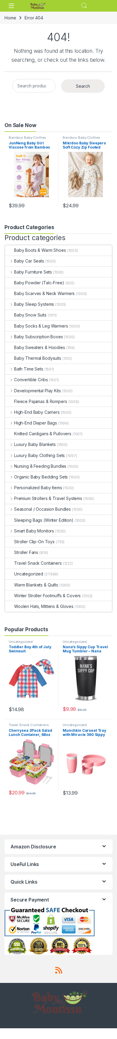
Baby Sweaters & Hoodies (39, 347)
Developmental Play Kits (37, 390)
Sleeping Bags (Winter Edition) (44, 520)
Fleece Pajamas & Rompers (40, 401)
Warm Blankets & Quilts (36, 584)
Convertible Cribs (31, 379)
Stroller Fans (26, 552)
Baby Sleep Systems (34, 304)
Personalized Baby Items (38, 487)
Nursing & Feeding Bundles (40, 466)
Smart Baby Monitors (34, 530)
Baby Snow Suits (30, 314)
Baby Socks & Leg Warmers (41, 325)
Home (10, 17)
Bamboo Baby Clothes (27, 137)
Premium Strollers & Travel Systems (48, 498)
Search (84, 5)
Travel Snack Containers (38, 563)
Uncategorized (28, 573)
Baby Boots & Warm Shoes (40, 250)
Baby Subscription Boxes (38, 336)
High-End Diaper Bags (35, 422)
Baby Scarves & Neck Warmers (44, 293)
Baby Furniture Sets (33, 271)
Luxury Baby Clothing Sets (39, 455)
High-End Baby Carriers (37, 412)
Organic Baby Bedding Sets (41, 476)
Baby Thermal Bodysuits (37, 358)
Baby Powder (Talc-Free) (39, 282)
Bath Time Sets (28, 368)
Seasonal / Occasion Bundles (42, 509)
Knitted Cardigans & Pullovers (42, 433)
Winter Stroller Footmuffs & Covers (47, 595)
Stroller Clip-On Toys (34, 541)
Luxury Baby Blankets (35, 444)
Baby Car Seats (29, 260)
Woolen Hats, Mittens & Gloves (44, 606)
